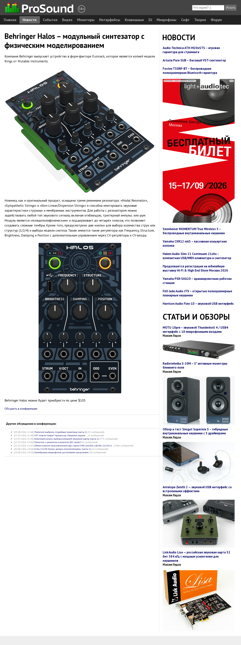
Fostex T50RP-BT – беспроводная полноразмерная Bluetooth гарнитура (190, 71)
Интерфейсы (109, 19)
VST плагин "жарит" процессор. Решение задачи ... (61, 435)
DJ (150, 19)
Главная (10, 19)
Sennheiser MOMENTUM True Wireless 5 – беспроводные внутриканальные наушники (194, 231)
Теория (200, 19)
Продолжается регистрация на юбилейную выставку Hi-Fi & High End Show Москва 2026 (195, 268)
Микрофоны (166, 19)
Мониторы (86, 19)
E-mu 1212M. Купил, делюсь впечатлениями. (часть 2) (62, 449)
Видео (67, 19)
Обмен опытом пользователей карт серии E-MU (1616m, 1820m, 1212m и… (73, 445)
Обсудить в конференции (21, 408)
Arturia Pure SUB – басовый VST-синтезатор (194, 60)
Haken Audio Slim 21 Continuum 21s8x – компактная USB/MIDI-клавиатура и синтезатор (197, 256)
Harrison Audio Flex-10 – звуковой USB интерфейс (198, 303)
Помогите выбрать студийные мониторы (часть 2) (60, 432)
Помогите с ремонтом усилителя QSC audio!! (58, 442)
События (50, 19)
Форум (216, 19)
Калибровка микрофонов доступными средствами (61, 452)
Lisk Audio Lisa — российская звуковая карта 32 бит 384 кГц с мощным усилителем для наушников (196, 556)
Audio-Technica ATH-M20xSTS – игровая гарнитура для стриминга (191, 50)
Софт (185, 19)
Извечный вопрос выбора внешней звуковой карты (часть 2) (66, 438)
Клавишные (134, 19)
